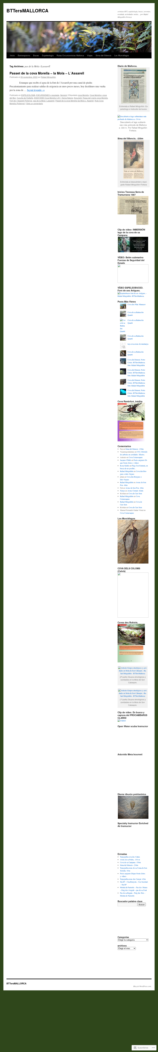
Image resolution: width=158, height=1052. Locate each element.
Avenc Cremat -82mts (135, 490)
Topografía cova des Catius (130, 857)
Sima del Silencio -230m (134, 449)
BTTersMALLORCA (27, 10)
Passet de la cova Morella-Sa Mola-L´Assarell (74, 100)
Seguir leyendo (36, 90)
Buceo (36, 55)
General (63, 95)
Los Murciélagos (121, 55)
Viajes (90, 55)
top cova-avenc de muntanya (138, 344)
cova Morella (83, 95)
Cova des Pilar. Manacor (137, 304)
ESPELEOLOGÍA (28, 95)
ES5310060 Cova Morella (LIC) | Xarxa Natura (53, 98)
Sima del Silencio (103, 55)
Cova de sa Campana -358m (130, 862)
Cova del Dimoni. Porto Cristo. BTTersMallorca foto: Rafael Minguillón (136, 362)
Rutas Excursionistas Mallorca (70, 55)
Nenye (122, 490)
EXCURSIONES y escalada (47, 95)
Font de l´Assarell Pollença (21, 100)
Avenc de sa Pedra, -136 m (130, 859)
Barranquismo (24, 55)
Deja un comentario (34, 103)
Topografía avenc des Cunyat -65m (133, 879)
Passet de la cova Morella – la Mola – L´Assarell (47, 73)
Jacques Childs (125, 460)
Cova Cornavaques (136, 457)
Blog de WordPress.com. (142, 986)
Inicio (12, 55)
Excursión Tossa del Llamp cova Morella (91, 98)
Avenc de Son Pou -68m (134, 488)
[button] (133, 807)
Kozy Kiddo (124, 465)
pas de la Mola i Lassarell (43, 100)
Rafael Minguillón (48, 77)
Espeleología (48, 55)
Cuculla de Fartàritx (25, 98)
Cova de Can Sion (135, 493)
